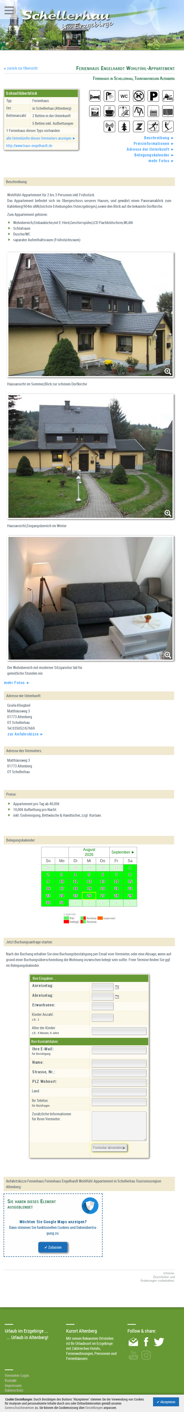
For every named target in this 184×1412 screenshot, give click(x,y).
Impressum (13, 1385)
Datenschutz (14, 1390)
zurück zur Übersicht (21, 68)
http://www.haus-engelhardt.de (29, 145)
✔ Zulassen (53, 1247)
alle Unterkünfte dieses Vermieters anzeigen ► (41, 138)
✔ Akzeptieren (166, 1402)
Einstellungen (94, 1407)
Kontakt (11, 1380)
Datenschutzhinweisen (19, 1407)
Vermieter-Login (17, 1375)
